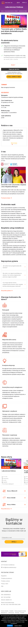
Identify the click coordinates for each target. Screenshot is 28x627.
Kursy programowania (20, 611)
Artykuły (17, 612)
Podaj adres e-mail (14, 76)
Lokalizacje (11, 612)
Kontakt (22, 612)
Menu (25, 2)
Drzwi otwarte (4, 611)
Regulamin (4, 576)
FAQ (2, 586)
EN (19, 2)
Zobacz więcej (18, 625)
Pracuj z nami (4, 583)
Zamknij (10, 625)
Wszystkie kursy (5, 508)
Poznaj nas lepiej (5, 198)
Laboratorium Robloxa (9, 471)
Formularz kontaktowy (8, 565)
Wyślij (14, 542)
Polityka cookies (5, 581)
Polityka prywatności (6, 578)
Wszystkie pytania (6, 290)
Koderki (11, 611)
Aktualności (4, 612)
